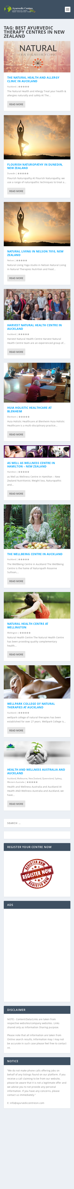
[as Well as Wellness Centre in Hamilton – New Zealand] (37, 451)
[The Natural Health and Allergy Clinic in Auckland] (37, 56)
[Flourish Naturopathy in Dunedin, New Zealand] (37, 137)
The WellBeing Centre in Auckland (35, 554)
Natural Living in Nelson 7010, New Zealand (35, 253)
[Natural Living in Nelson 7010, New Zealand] (37, 224)
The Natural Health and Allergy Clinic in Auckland (33, 79)
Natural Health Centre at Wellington (27, 625)
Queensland (48, 778)
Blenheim (11, 416)
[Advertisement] (37, 957)
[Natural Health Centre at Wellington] (37, 605)
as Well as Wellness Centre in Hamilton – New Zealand (31, 464)
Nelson (10, 260)
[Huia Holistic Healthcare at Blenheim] (37, 383)
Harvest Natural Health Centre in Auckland (34, 327)
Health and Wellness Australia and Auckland (36, 771)
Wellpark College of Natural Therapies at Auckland (31, 705)
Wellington (12, 632)
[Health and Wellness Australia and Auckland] (37, 752)
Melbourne (22, 778)
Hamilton (11, 471)
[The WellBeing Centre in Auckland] (37, 526)
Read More (16, 104)
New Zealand (35, 778)
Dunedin (11, 173)
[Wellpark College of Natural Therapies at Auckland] (37, 682)
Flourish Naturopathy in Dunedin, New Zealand (35, 166)
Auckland (11, 86)
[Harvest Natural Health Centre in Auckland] (37, 304)
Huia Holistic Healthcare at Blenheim (29, 409)
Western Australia (15, 782)
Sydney (58, 778)
